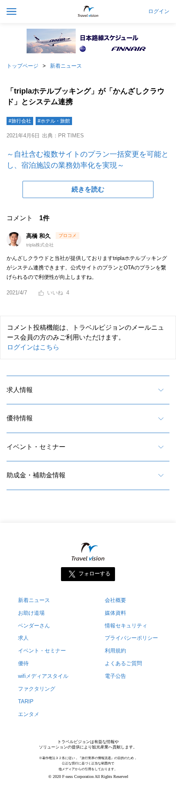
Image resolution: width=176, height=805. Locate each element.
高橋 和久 (39, 236)
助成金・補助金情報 (36, 475)
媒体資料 (115, 613)
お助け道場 (31, 613)
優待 (23, 663)
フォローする (95, 573)
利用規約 (115, 651)
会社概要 (115, 600)
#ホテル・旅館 (54, 121)
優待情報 (20, 418)
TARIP (26, 701)
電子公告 (115, 676)
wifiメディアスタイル (43, 676)
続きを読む (88, 189)
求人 (23, 638)
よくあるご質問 (123, 663)
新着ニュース (66, 66)
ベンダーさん (34, 626)
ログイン (158, 11)
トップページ (22, 66)
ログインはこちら (33, 347)
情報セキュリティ (126, 626)
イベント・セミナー (36, 446)
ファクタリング (36, 689)
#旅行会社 (20, 121)
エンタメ (28, 714)
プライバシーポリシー (131, 638)
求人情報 (20, 389)
